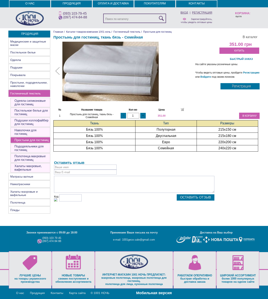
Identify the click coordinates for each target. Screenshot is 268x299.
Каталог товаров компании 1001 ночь (88, 31)
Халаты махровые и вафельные (24, 193)
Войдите (205, 76)
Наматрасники (20, 184)
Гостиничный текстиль (25, 93)
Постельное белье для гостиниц (31, 112)
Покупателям (155, 3)
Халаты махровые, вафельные (28, 167)
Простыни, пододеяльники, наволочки (29, 84)
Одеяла (15, 60)
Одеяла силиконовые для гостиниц (30, 102)
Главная (58, 31)
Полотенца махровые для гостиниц (30, 157)
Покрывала (18, 75)
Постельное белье (23, 52)
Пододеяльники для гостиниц (29, 148)
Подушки (16, 67)
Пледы (14, 210)
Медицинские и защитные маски (28, 43)
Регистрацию (251, 72)
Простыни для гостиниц (31, 140)
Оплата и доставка (113, 3)
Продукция (72, 3)
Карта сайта (77, 293)
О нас (30, 3)
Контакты (197, 3)
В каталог (250, 37)
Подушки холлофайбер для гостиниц (31, 122)
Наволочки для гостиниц (25, 131)
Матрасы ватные (21, 176)
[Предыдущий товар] (57, 73)
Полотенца (17, 202)
